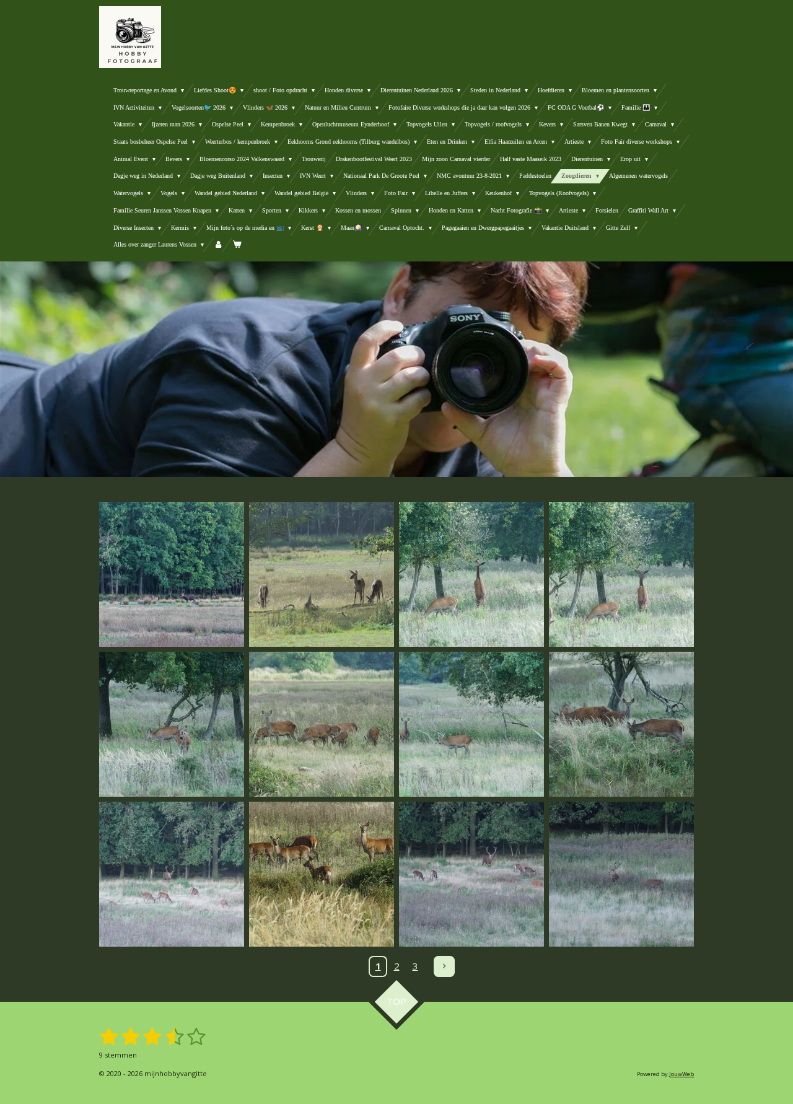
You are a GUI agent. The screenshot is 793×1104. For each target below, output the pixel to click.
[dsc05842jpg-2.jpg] (321, 574)
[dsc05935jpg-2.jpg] (172, 874)
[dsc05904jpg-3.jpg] (321, 874)
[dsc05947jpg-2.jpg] (621, 874)
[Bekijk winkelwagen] (236, 245)
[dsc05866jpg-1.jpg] (321, 724)
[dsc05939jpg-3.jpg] (471, 874)
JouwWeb (681, 1074)
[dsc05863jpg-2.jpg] (172, 724)
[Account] (218, 245)
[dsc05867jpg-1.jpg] (471, 724)
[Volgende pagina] (444, 966)
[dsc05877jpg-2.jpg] (621, 724)
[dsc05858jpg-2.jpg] (471, 574)
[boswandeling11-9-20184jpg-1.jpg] (172, 574)
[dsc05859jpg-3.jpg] (621, 574)
